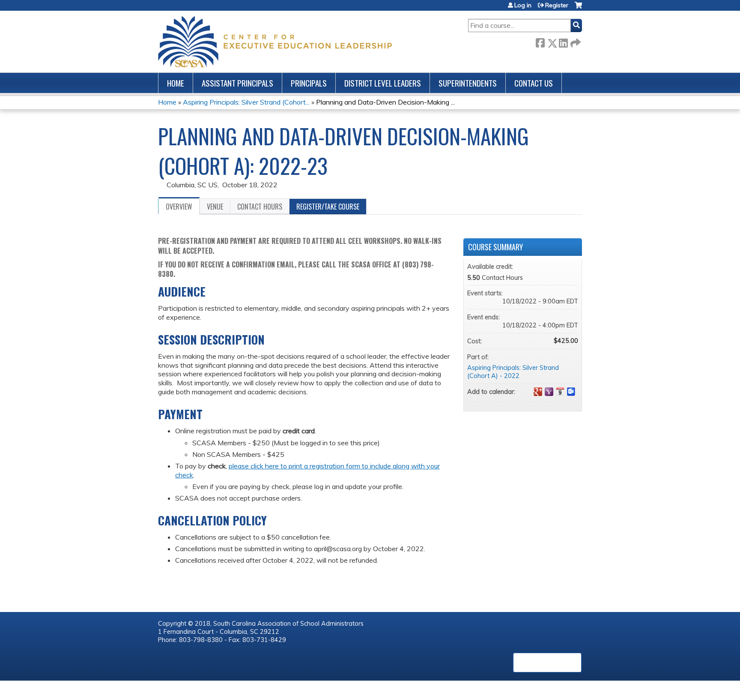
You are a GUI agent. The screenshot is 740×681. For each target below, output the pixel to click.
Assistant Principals (237, 83)
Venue (215, 206)
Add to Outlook (571, 391)
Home (175, 83)
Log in (522, 5)
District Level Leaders (382, 83)
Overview (179, 206)
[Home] (275, 41)
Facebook (540, 41)
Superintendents (468, 83)
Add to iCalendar (560, 391)
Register (556, 5)
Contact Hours (259, 206)
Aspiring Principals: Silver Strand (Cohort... (246, 102)
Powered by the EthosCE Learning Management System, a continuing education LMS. (547, 662)
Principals (309, 83)
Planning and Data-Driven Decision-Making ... (385, 102)
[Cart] (578, 8)
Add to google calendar (538, 391)
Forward (574, 41)
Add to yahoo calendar (549, 391)
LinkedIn (563, 41)
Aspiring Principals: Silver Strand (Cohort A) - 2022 (513, 372)
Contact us (533, 83)
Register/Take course (327, 206)
